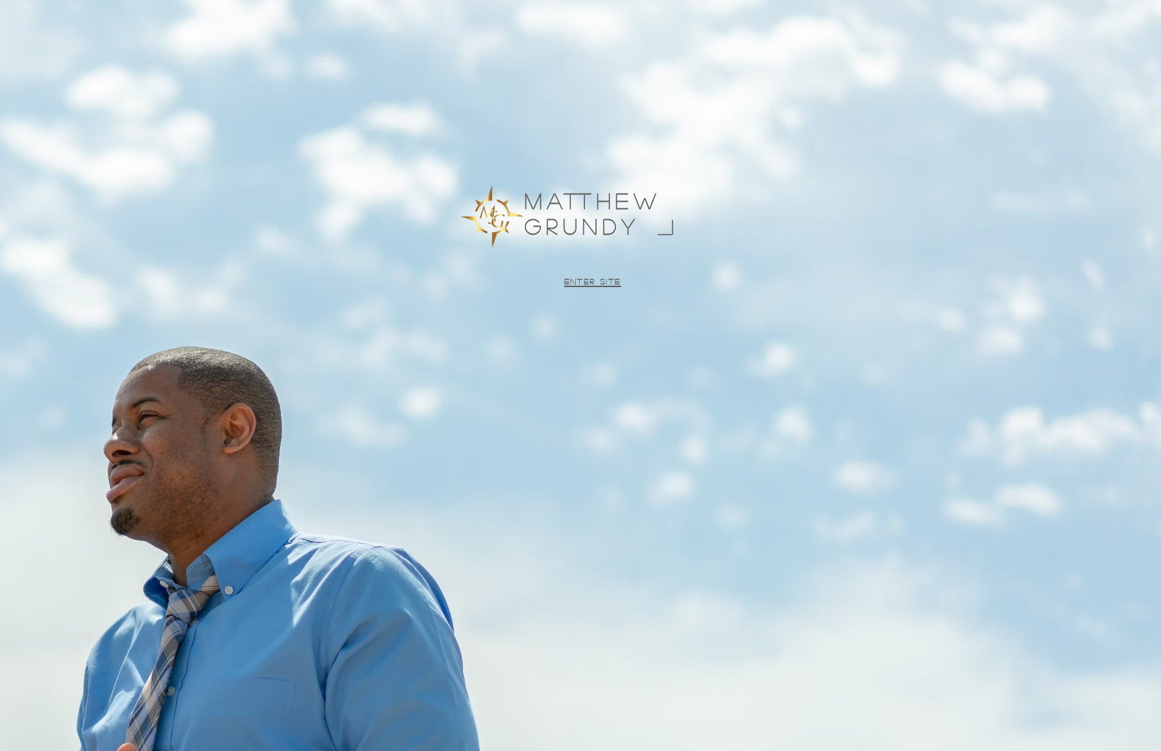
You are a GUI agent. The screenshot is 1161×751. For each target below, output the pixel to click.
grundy (582, 226)
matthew (599, 200)
